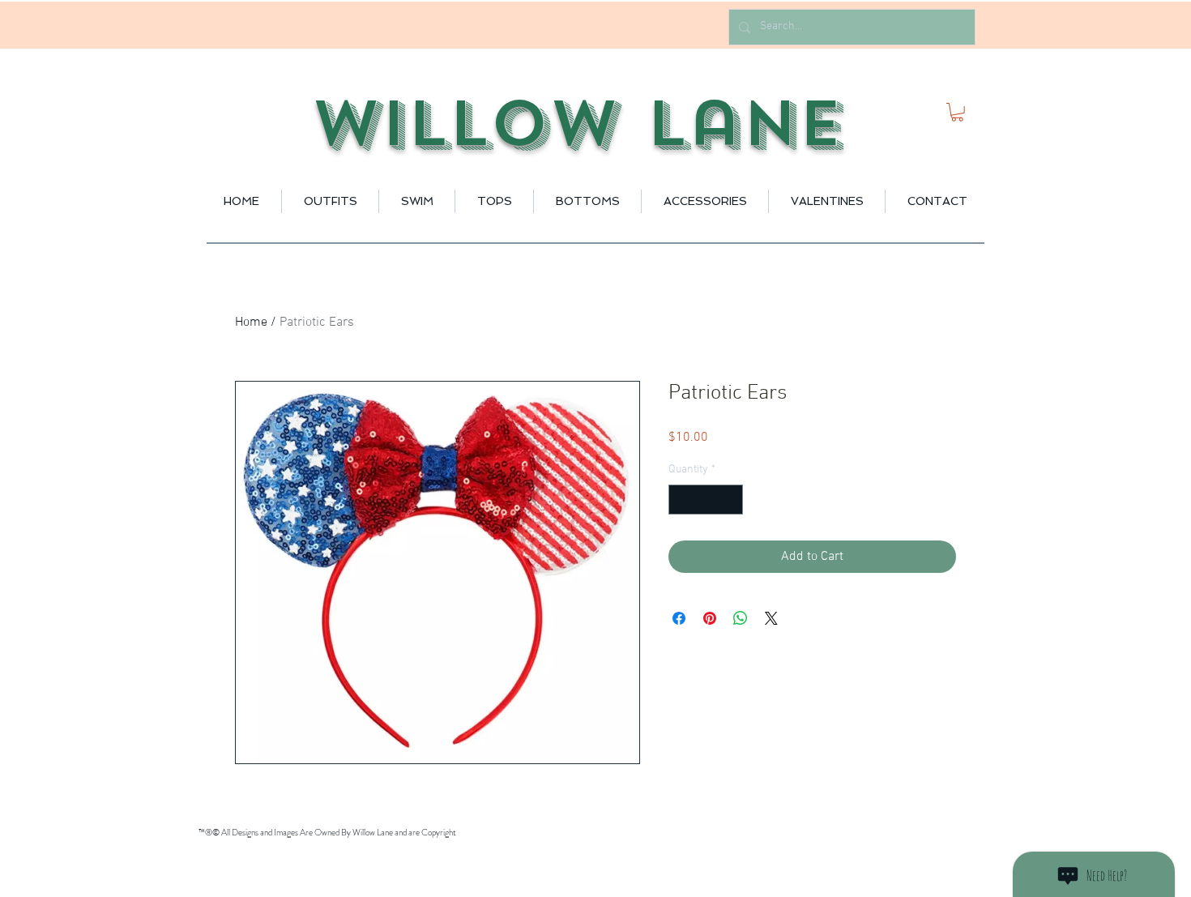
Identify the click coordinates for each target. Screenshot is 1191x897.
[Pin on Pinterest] (709, 618)
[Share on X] (771, 618)
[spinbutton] (705, 499)
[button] (957, 112)
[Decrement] (681, 499)
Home (251, 322)
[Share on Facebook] (679, 618)
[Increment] (730, 499)
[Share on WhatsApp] (740, 618)
